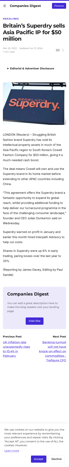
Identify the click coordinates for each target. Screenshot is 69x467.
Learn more (11, 450)
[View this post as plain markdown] (58, 50)
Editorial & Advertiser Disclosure (32, 68)
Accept (38, 459)
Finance (59, 6)
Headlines (11, 18)
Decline (57, 459)
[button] (5, 6)
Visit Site (34, 320)
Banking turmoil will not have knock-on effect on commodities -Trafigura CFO (52, 351)
